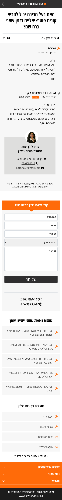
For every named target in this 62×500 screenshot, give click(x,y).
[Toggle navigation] (58, 3)
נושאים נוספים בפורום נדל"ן (31, 456)
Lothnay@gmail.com (28, 168)
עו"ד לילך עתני (48, 38)
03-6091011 (28, 163)
